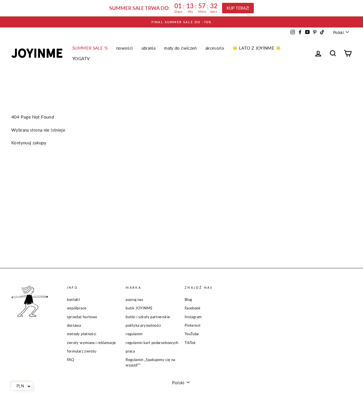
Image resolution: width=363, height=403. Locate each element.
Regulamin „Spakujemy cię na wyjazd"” (150, 362)
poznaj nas (134, 299)
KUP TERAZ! (238, 8)
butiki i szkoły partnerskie (148, 317)
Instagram (193, 317)
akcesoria (214, 47)
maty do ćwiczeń (180, 47)
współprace (76, 308)
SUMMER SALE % (90, 47)
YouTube (192, 334)
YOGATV (81, 58)
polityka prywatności (143, 325)
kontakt (73, 299)
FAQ (70, 359)
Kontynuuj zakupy (28, 142)
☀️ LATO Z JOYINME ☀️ (256, 47)
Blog (188, 299)
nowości (124, 47)
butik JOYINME (139, 308)
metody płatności (81, 334)
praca (130, 351)
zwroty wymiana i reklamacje (91, 342)
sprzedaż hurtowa (82, 317)
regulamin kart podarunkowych (152, 342)
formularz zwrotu (81, 351)
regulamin (134, 334)
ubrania (149, 47)
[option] (181, 22)
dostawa (74, 325)
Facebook (193, 308)
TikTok (190, 342)
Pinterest (193, 325)
